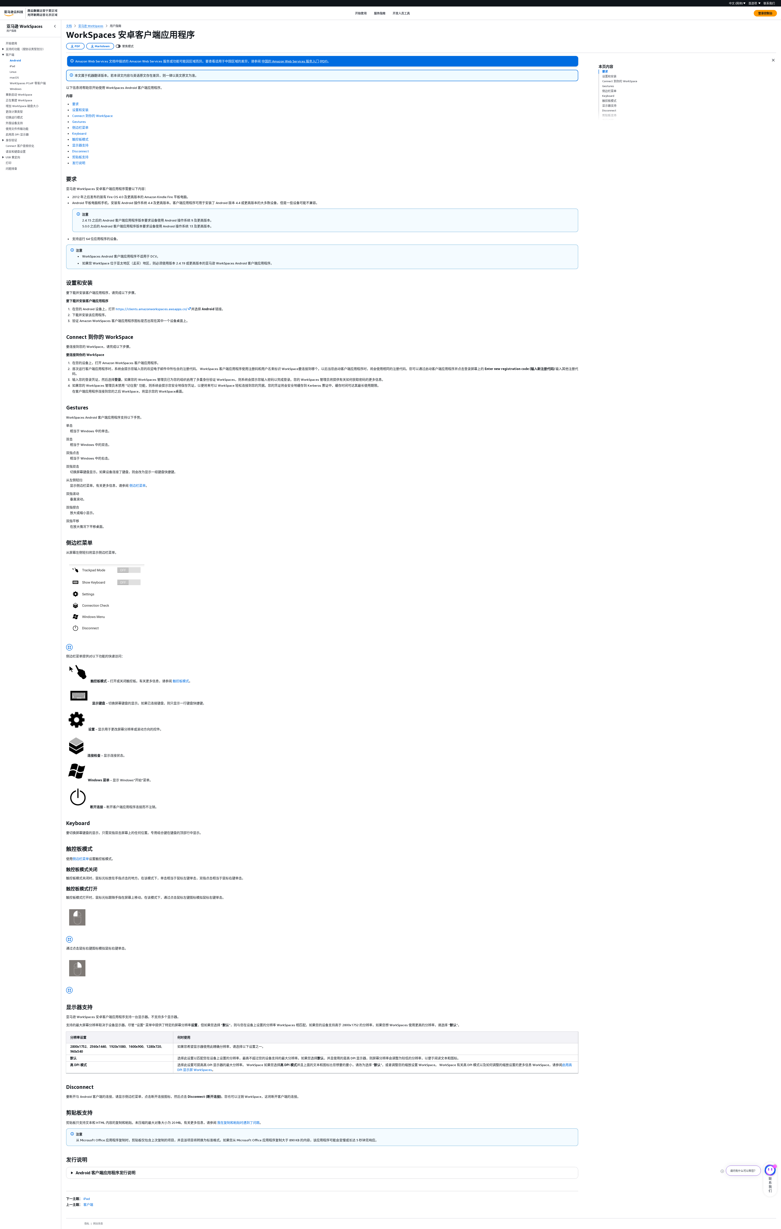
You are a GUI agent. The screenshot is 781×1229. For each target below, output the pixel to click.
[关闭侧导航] (55, 26)
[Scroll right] (413, 13)
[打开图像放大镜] (69, 647)
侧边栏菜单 (80, 128)
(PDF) (323, 61)
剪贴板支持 (80, 157)
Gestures (79, 122)
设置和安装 (80, 110)
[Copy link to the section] (62, 179)
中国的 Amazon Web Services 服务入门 (290, 61)
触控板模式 (80, 139)
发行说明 (78, 163)
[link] (115, 26)
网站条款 (98, 1223)
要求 (75, 104)
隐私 (86, 1223)
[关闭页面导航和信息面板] (773, 60)
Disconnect (80, 151)
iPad (86, 1199)
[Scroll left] (352, 13)
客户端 (88, 1205)
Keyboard (79, 133)
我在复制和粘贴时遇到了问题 (238, 1123)
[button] (102, 1172)
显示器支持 (80, 145)
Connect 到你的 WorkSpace (92, 116)
